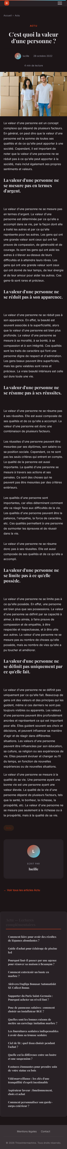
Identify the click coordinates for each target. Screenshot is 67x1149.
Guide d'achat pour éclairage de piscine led (32, 950)
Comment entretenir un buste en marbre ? (28, 974)
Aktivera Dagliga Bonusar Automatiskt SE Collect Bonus (32, 985)
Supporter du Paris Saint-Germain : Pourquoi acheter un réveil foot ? (30, 997)
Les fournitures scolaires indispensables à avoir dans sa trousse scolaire (33, 1033)
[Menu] (59, 3)
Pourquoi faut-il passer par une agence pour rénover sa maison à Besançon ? (32, 962)
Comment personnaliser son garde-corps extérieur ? (30, 1104)
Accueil (8, 15)
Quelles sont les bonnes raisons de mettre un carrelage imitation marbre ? (32, 1021)
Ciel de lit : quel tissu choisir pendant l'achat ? (31, 1045)
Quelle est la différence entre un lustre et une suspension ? (32, 1056)
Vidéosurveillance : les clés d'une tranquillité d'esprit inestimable (28, 1080)
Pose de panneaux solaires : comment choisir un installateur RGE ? (31, 1009)
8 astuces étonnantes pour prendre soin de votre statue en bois (32, 1068)
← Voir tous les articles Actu (22, 890)
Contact (45, 1131)
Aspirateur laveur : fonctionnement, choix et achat (30, 1092)
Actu (17, 15)
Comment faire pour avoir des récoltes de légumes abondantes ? (32, 938)
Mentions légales (27, 1131)
